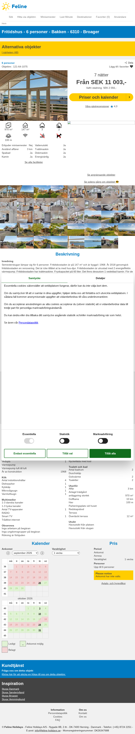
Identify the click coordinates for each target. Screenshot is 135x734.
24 (39, 625)
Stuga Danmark (10, 688)
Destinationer (84, 16)
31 (39, 630)
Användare (120, 16)
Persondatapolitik (57, 713)
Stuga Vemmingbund (13, 699)
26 (39, 583)
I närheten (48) (10, 52)
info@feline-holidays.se (48, 730)
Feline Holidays (67, 6)
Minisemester (48, 16)
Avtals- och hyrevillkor (113, 583)
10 (39, 614)
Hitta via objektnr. (26, 16)
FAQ (57, 720)
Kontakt (83, 713)
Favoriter (103, 16)
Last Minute (66, 16)
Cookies (57, 716)
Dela (130, 62)
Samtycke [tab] (34, 277)
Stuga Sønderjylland (13, 692)
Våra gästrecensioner (97, 106)
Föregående (8, 553)
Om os (82, 716)
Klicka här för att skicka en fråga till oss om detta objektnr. (34, 674)
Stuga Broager (10, 695)
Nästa (42, 553)
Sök (11, 16)
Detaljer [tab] (100, 277)
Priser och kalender (98, 97)
